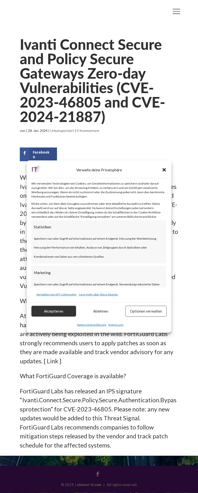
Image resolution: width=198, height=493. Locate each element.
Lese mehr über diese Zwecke (98, 294)
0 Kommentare (88, 130)
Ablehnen (100, 311)
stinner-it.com (89, 484)
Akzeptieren (53, 311)
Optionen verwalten (146, 311)
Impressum (115, 324)
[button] (164, 169)
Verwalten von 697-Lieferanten (56, 294)
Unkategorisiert (62, 130)
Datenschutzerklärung (91, 324)
